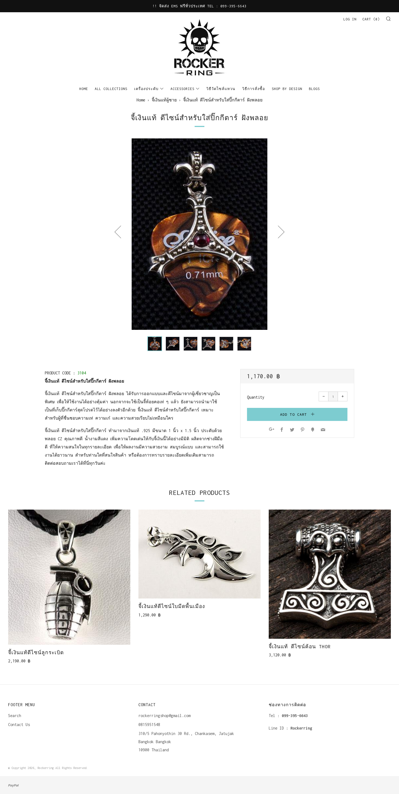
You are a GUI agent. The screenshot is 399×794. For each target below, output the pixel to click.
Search (14, 715)
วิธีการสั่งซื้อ (253, 89)
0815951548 (149, 724)
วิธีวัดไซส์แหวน (220, 89)
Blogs (314, 89)
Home (83, 89)
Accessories (182, 89)
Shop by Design (287, 89)
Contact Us (19, 724)
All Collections (111, 89)
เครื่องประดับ (146, 89)
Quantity (255, 397)
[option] (199, 234)
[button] (154, 343)
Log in (349, 19)
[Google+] (271, 430)
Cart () (371, 19)
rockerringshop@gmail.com (164, 715)
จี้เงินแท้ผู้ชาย (164, 100)
